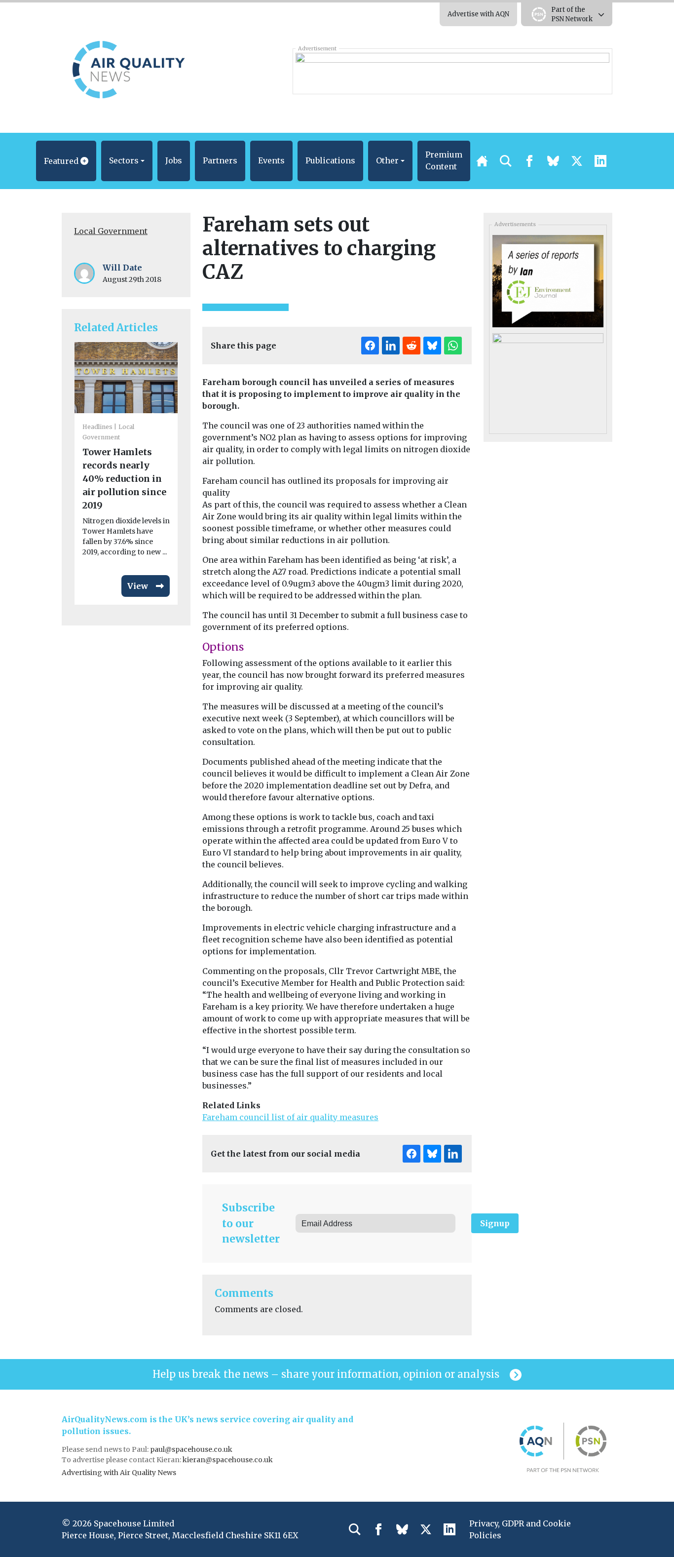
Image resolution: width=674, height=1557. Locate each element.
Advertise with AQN (478, 14)
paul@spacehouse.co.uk (192, 1449)
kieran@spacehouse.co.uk (228, 1459)
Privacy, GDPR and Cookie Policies (520, 1529)
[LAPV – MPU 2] (547, 379)
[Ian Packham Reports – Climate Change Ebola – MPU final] (547, 280)
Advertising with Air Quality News (119, 1472)
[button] (66, 161)
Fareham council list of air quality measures (290, 1117)
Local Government (111, 231)
